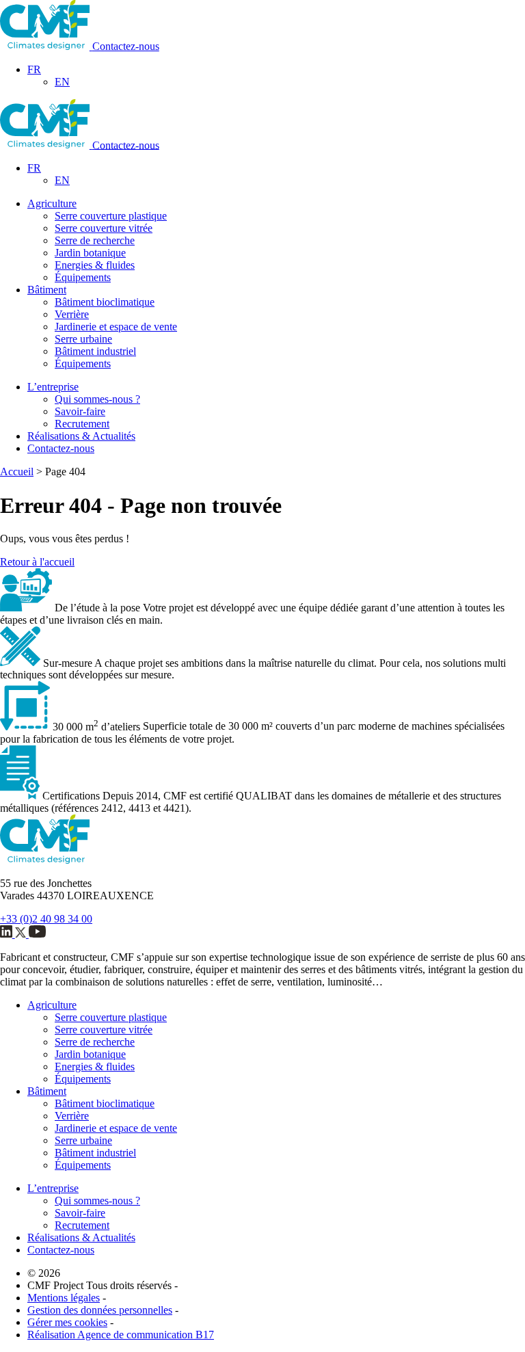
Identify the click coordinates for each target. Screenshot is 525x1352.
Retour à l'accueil (37, 562)
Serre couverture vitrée (103, 228)
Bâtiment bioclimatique (104, 302)
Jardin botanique (90, 253)
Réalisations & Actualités (81, 436)
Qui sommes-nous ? (97, 399)
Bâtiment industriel (95, 351)
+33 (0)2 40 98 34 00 (46, 919)
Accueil (16, 471)
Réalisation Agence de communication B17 (120, 1334)
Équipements (83, 277)
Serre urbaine (83, 339)
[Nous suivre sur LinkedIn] (7, 934)
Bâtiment (46, 289)
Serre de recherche (95, 240)
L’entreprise (53, 387)
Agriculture (52, 203)
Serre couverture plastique (111, 216)
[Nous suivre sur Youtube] (37, 934)
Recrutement (82, 423)
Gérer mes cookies (67, 1322)
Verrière (72, 314)
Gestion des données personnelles (99, 1310)
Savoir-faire (80, 411)
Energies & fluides (95, 265)
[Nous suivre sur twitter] (22, 934)
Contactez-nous (125, 46)
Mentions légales (63, 1297)
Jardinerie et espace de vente (116, 326)
